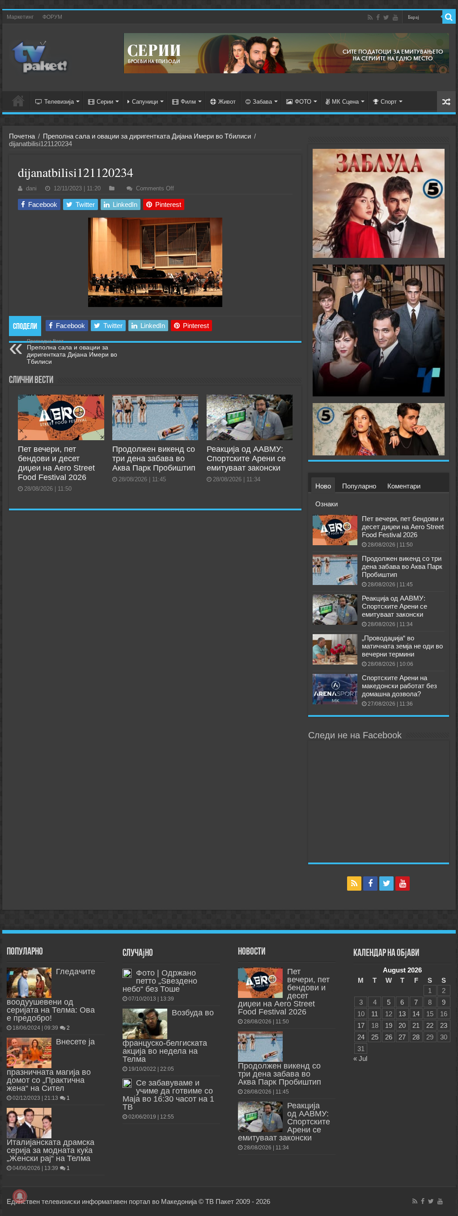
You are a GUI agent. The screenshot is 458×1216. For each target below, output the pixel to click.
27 (402, 1037)
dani (31, 188)
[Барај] (449, 17)
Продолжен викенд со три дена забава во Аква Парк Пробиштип (153, 458)
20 (402, 1025)
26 (388, 1037)
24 (361, 1037)
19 (388, 1025)
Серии (105, 101)
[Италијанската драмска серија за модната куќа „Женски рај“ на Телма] (29, 1123)
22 (429, 1025)
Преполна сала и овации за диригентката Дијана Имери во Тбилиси (147, 136)
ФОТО (303, 101)
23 (443, 1025)
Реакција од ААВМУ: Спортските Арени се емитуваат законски (246, 458)
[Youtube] (395, 17)
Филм (188, 101)
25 (374, 1037)
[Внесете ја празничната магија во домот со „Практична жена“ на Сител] (29, 1053)
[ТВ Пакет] (40, 58)
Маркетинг (20, 17)
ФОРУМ (52, 17)
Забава (262, 101)
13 (402, 1014)
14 (416, 1014)
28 (416, 1037)
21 (416, 1025)
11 (374, 1014)
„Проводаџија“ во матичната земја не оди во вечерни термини (402, 646)
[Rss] (370, 17)
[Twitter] (386, 17)
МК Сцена (345, 101)
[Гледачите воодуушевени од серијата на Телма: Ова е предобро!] (29, 983)
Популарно (359, 486)
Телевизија (59, 101)
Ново (323, 486)
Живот (227, 101)
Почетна (22, 136)
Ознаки (326, 504)
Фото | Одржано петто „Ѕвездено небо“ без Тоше (160, 980)
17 (361, 1025)
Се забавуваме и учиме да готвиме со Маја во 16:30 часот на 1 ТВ (168, 1094)
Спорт (389, 101)
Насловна (18, 100)
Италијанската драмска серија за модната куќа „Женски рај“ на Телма (50, 1150)
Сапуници (145, 101)
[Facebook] (378, 17)
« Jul (360, 1058)
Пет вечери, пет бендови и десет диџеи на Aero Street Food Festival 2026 (56, 463)
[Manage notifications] (20, 1196)
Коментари (403, 486)
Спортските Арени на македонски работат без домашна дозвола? (399, 686)
